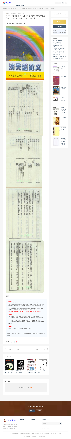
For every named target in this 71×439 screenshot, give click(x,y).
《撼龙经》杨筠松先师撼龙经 (59, 56)
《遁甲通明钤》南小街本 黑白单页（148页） (59, 49)
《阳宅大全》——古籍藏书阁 (63, 99)
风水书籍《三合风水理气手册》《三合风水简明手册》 (63, 141)
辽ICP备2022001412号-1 (42, 436)
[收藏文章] (11, 342)
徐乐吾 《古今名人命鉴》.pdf (41, 349)
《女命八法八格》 (57, 54)
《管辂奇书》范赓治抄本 (58, 52)
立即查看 (32, 410)
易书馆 (14, 8)
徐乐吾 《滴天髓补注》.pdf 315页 (12, 349)
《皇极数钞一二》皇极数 (58, 58)
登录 (31, 387)
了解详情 (39, 410)
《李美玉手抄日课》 (57, 43)
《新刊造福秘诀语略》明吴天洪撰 (59, 46)
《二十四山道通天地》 (58, 40)
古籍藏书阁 (10, 8)
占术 (7, 296)
